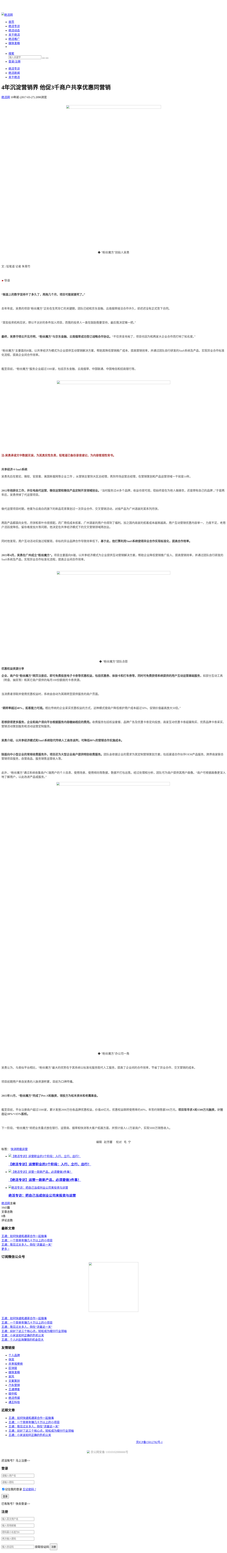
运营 (25, 1149)
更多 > (5, 1248)
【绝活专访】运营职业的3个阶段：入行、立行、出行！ (50, 1164)
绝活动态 (14, 30)
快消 (13, 1149)
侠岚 (11, 1359)
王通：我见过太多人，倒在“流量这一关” (26, 1244)
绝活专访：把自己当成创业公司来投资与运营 (42, 1195)
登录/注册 (15, 61)
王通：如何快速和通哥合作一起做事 (24, 1236)
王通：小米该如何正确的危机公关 (22, 1335)
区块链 (13, 1368)
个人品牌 (14, 1355)
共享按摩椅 (16, 1363)
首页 (11, 21)
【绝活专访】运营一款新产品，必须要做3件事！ (45, 1180)
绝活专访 (14, 26)
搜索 (11, 53)
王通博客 (14, 1389)
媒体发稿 (14, 43)
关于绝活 (14, 34)
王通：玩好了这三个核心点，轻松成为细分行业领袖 (34, 1331)
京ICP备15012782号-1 (149, 1442)
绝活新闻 (14, 72)
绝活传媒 (14, 1397)
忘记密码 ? (29, 1489)
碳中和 (13, 1393)
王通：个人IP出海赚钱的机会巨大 (22, 1339)
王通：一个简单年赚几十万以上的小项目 (26, 1240)
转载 (19, 1149)
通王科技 (14, 1402)
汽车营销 (14, 1385)
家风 (11, 1376)
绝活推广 (14, 38)
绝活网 (5, 1203)
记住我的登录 (13, 1489)
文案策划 (14, 1380)
